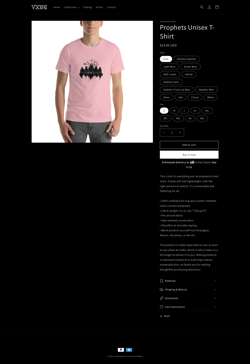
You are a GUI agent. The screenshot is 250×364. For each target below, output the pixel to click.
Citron (195, 97)
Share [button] (167, 315)
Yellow (189, 74)
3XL (165, 118)
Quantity (164, 125)
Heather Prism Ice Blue (176, 89)
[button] (71, 7)
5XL (202, 118)
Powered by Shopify (134, 356)
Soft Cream (169, 74)
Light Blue (169, 66)
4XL (178, 118)
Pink (166, 58)
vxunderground (120, 356)
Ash (181, 97)
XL (195, 110)
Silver (166, 97)
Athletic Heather (186, 58)
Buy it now (189, 154)
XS (190, 118)
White (210, 97)
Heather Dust (171, 82)
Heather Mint (206, 89)
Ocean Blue (190, 66)
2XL (207, 110)
